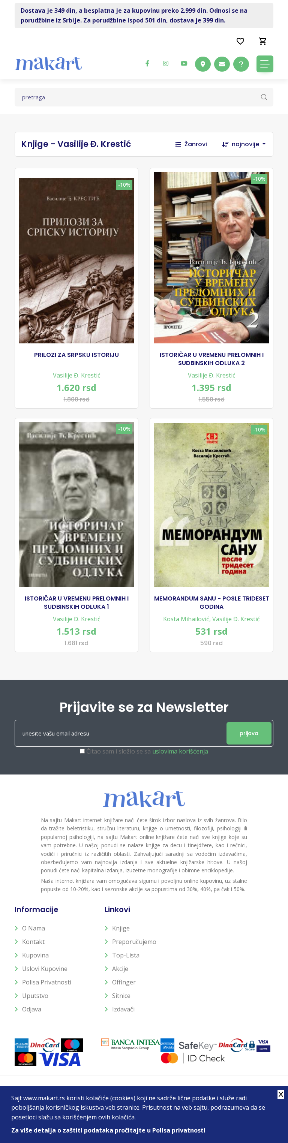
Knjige (121, 928)
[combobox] (252, 144)
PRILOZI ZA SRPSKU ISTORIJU (76, 355)
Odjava (31, 1009)
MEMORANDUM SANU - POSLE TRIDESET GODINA (211, 603)
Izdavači (123, 1009)
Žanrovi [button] (195, 144)
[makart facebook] (147, 63)
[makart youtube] (184, 63)
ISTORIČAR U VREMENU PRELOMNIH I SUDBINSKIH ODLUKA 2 (212, 359)
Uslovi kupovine (45, 968)
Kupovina (35, 955)
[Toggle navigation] (264, 63)
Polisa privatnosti (46, 982)
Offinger (124, 982)
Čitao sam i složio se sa (147, 751)
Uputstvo (35, 995)
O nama (33, 928)
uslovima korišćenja (180, 751)
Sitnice (121, 995)
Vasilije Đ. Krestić (76, 375)
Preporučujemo (134, 941)
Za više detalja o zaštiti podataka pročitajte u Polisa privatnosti (108, 1130)
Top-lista (126, 955)
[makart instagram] (165, 63)
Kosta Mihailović (186, 619)
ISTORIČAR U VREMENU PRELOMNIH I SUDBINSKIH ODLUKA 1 (77, 603)
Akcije (120, 968)
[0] (262, 41)
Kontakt (33, 941)
